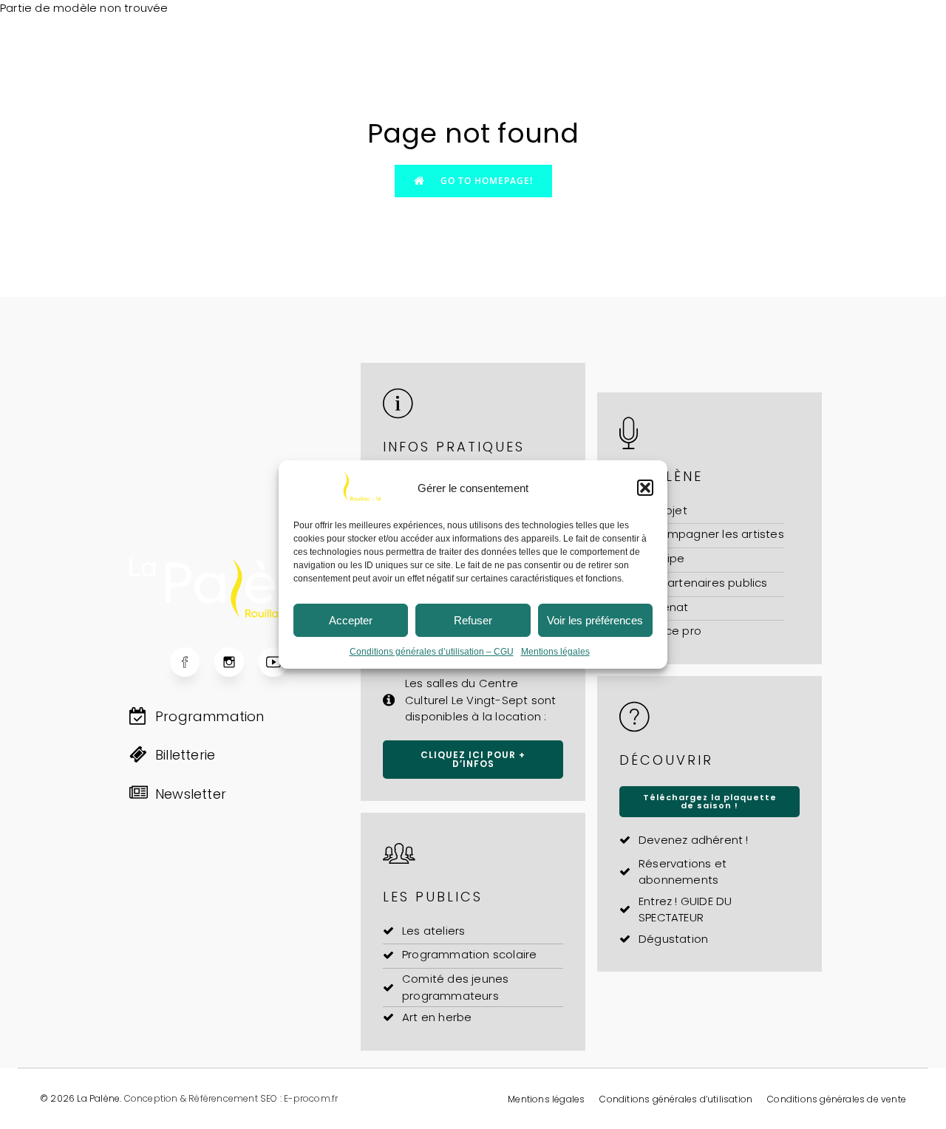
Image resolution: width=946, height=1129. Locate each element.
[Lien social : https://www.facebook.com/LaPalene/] (192, 662)
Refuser (473, 620)
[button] (645, 487)
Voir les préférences (595, 620)
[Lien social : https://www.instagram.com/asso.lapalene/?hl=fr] (236, 662)
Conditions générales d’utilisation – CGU (432, 652)
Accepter (350, 620)
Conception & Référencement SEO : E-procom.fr (231, 1098)
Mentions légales (555, 652)
